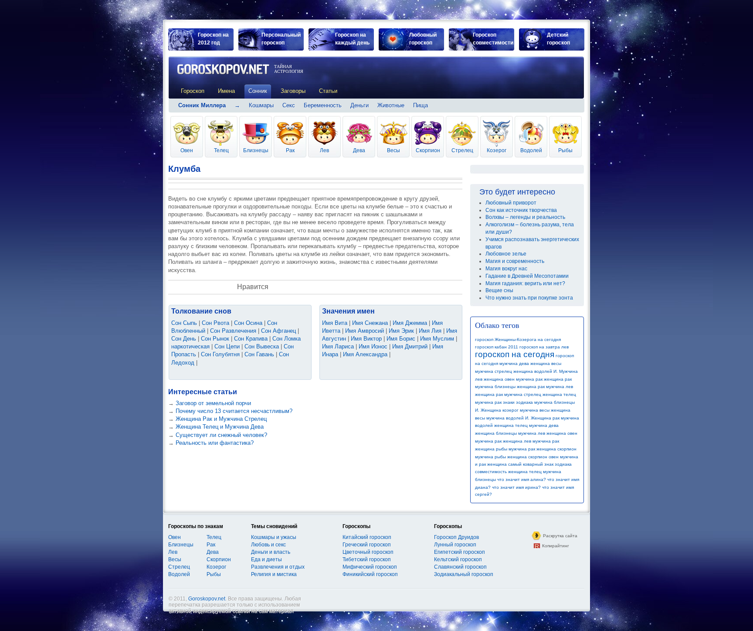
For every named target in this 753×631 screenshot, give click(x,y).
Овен (186, 150)
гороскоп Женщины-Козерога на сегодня (518, 339)
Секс (288, 105)
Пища (420, 105)
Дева (359, 150)
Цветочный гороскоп (368, 552)
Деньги (359, 105)
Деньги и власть (270, 552)
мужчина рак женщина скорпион (543, 449)
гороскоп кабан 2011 (496, 346)
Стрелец (462, 150)
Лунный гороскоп (455, 545)
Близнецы (255, 150)
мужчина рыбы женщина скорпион (511, 456)
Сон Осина (248, 323)
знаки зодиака (518, 402)
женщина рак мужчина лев (545, 386)
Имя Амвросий (364, 330)
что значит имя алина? (521, 479)
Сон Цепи (227, 346)
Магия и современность (514, 261)
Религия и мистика (274, 574)
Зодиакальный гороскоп (463, 574)
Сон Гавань (259, 354)
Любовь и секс (268, 545)
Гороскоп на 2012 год (213, 39)
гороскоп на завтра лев (544, 346)
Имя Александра (365, 354)
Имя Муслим (437, 338)
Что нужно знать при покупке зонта (529, 298)
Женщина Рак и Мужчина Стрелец (221, 419)
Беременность (323, 105)
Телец (221, 150)
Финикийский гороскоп (370, 574)
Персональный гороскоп (281, 39)
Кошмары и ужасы (273, 537)
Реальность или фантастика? (215, 443)
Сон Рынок (215, 338)
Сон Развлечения (233, 330)
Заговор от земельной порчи (213, 403)
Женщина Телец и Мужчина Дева (220, 426)
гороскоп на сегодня (514, 354)
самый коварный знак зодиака (540, 464)
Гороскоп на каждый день (352, 39)
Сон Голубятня (220, 354)
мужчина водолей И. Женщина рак (523, 418)
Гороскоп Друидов (456, 537)
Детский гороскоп (558, 39)
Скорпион (428, 150)
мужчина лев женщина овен (547, 433)
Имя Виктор (366, 338)
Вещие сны (499, 290)
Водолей (531, 150)
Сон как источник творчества (521, 210)
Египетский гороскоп (459, 552)
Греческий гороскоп (367, 545)
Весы (393, 150)
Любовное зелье (505, 254)
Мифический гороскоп (370, 567)
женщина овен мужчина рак (513, 379)
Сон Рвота (215, 323)
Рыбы (565, 150)
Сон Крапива (251, 338)
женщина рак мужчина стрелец (508, 394)
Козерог (496, 150)
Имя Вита (334, 323)
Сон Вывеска (261, 346)
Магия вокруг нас (506, 269)
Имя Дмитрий (409, 346)
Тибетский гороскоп (367, 559)
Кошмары (261, 105)
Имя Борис (401, 338)
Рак (290, 150)
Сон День (183, 338)
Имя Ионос (373, 346)
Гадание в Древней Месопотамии (527, 276)
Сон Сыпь (184, 323)
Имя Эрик (401, 330)
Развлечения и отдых (278, 567)
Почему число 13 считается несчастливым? (234, 411)
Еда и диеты (266, 559)
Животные (390, 105)
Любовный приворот (510, 203)
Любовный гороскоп (423, 39)
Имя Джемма (410, 323)
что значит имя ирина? (516, 487)
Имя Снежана (370, 323)
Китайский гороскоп (367, 537)
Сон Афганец (278, 330)
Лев (324, 150)
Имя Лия (430, 330)
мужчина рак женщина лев (503, 441)
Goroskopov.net (206, 599)
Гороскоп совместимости (493, 39)
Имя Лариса (338, 346)
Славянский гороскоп (460, 567)
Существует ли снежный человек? (221, 435)
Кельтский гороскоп (458, 559)
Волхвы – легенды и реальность (525, 217)
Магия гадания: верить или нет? (525, 283)
